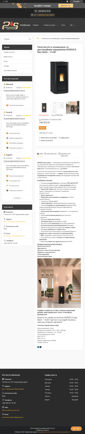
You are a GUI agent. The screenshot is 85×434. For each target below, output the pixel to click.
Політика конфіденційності (62, 432)
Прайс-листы (8, 57)
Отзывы (6, 66)
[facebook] (38, 347)
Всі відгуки (17, 198)
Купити (42, 128)
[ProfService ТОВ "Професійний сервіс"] (10, 25)
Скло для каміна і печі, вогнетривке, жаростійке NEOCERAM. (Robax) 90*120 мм (17, 125)
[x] (40, 347)
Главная (36, 25)
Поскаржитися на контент (45, 432)
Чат (77, 428)
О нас (63, 25)
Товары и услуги (49, 25)
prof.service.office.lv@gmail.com (14, 236)
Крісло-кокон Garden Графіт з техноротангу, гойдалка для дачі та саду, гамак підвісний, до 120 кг (17, 97)
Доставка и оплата (10, 70)
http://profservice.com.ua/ (10, 410)
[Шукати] (29, 39)
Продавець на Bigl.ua (42, 430)
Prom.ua (52, 428)
